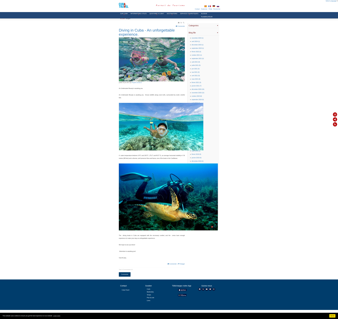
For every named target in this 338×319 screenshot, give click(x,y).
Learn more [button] (56, 316)
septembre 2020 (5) (198, 99)
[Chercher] (184, 22)
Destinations (172, 13)
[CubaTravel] (126, 5)
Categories (194, 25)
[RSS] (181, 22)
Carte (148, 289)
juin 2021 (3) (195, 68)
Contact (197, 9)
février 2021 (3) (196, 82)
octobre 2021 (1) (197, 55)
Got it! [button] (332, 316)
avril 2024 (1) (196, 41)
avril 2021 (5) (196, 75)
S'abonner (204, 9)
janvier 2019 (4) (196, 157)
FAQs (210, 9)
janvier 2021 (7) (196, 86)
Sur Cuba (124, 13)
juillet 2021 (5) (196, 65)
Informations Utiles (139, 13)
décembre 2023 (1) (197, 45)
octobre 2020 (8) (197, 96)
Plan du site (150, 297)
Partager (182, 264)
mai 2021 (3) (195, 72)
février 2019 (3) (196, 154)
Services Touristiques (189, 13)
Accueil (122, 18)
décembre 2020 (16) (198, 89)
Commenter (181, 26)
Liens (148, 300)
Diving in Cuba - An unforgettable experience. (147, 32)
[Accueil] (179, 22)
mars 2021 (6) (196, 79)
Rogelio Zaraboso (137, 82)
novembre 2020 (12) (198, 92)
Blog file (192, 33)
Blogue (204, 13)
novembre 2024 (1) (197, 38)
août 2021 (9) (196, 62)
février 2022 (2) (196, 51)
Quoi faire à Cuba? (156, 13)
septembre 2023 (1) (198, 48)
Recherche (216, 9)
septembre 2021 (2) (198, 58)
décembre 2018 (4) (197, 161)
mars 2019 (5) (196, 151)
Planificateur (206, 17)
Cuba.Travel (125, 290)
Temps (149, 295)
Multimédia (150, 292)
